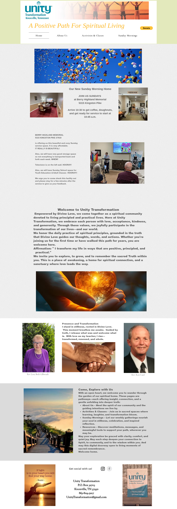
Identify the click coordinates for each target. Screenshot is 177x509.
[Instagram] (103, 468)
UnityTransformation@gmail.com (86, 497)
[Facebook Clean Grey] (109, 468)
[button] (146, 28)
